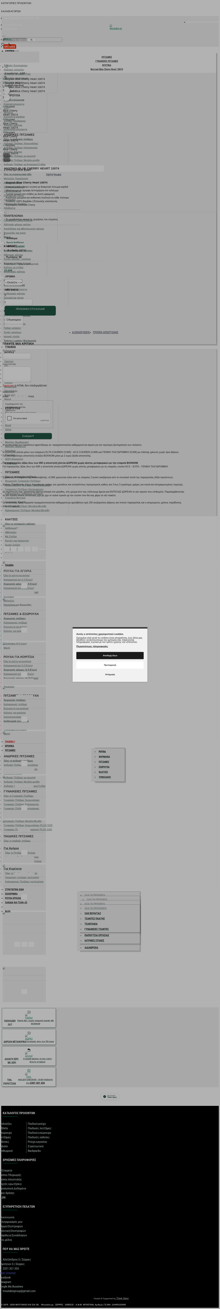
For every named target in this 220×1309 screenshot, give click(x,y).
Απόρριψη (110, 674)
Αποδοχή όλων (110, 655)
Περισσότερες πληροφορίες (92, 646)
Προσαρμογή (110, 665)
